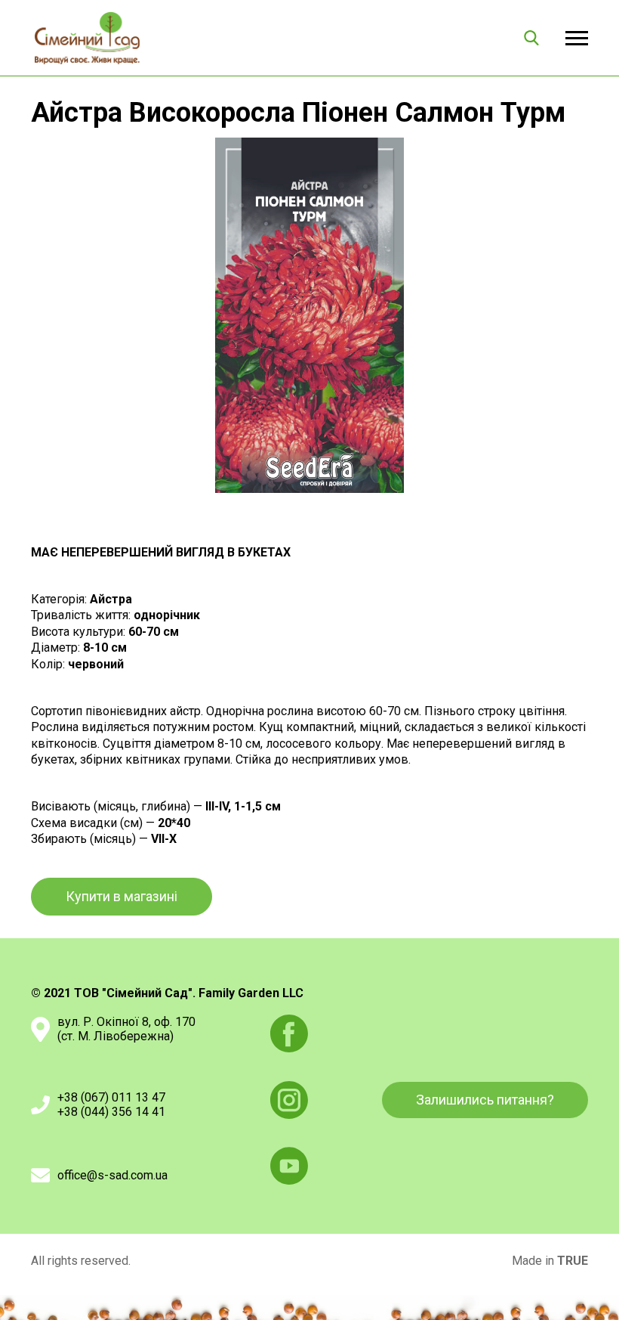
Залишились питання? (485, 1100)
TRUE (572, 1260)
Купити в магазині (121, 896)
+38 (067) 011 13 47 (111, 1097)
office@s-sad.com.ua (112, 1175)
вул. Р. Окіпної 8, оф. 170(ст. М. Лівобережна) (126, 1029)
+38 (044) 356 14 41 (111, 1112)
